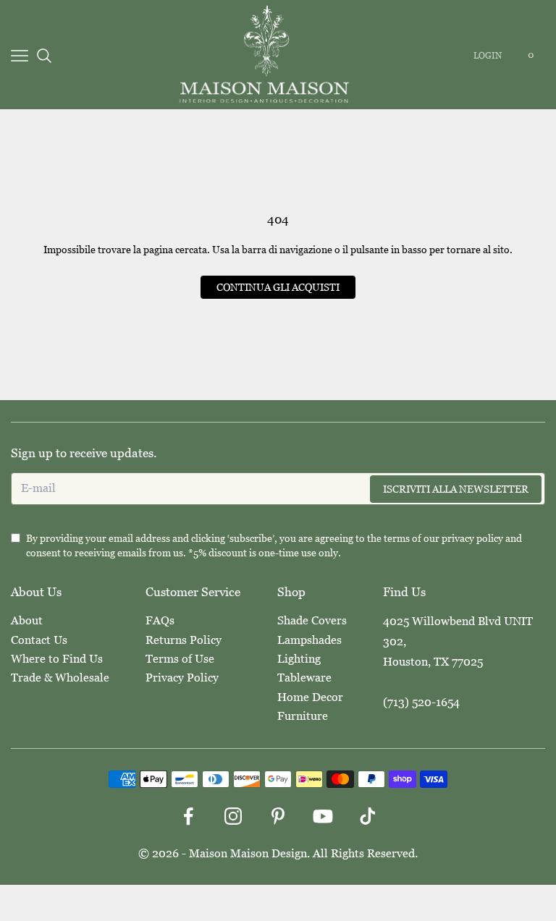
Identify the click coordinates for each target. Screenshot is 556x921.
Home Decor (310, 697)
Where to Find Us (57, 659)
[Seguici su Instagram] (233, 816)
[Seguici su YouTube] (323, 816)
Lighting (299, 659)
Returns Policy (184, 640)
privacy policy (472, 538)
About (27, 620)
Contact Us (39, 640)
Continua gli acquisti (278, 287)
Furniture (302, 716)
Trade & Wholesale (60, 677)
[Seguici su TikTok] (368, 816)
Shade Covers (312, 620)
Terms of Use (180, 659)
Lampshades (309, 640)
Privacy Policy (182, 677)
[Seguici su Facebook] (188, 816)
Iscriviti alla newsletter (455, 489)
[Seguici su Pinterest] (278, 816)
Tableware (304, 677)
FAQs (160, 620)
